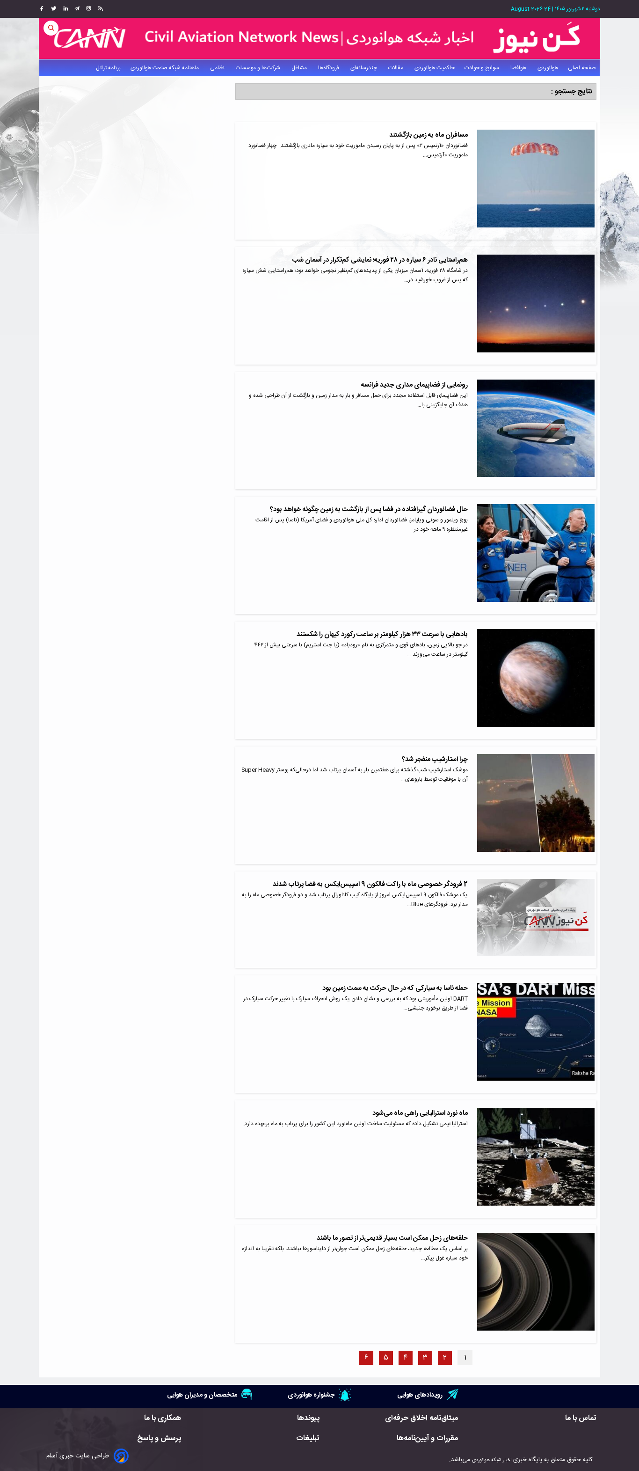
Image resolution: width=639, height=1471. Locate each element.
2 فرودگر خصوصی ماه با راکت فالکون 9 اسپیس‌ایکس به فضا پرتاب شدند (370, 884)
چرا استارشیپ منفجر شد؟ (435, 759)
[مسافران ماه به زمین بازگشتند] (536, 181)
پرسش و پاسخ (159, 1438)
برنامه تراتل (108, 68)
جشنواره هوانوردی (311, 1395)
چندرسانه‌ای (364, 68)
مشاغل (299, 68)
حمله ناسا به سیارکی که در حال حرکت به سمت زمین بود (395, 988)
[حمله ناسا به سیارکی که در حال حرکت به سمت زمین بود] (536, 1034)
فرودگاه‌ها (329, 68)
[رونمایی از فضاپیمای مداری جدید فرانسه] (536, 431)
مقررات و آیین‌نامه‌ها (427, 1438)
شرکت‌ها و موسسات (259, 68)
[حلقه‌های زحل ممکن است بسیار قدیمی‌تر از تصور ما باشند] (536, 1284)
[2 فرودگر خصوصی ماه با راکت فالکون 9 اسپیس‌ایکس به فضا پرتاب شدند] (536, 919)
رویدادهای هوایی (420, 1395)
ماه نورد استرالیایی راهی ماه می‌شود (420, 1113)
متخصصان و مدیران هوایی (202, 1395)
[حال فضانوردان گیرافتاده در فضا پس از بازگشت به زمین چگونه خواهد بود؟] (536, 555)
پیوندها (308, 1418)
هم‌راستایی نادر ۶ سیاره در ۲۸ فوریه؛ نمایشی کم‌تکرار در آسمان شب (380, 260)
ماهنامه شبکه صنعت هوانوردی (165, 68)
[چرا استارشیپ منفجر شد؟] (536, 805)
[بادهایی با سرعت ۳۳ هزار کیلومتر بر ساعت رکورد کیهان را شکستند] (536, 680)
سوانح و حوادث (483, 68)
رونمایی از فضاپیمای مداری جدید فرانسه (414, 385)
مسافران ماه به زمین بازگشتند (428, 135)
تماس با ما (580, 1418)
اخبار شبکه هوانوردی (491, 1460)
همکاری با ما (162, 1418)
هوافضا (519, 68)
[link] (99, 9)
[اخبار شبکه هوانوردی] (319, 38)
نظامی (218, 68)
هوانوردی (547, 68)
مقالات (396, 68)
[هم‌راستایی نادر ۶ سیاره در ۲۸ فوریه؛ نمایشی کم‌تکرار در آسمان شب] (536, 306)
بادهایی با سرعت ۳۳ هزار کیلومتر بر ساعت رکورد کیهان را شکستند (382, 634)
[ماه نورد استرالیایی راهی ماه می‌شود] (536, 1159)
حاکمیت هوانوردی (434, 68)
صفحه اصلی (582, 68)
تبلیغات (308, 1438)
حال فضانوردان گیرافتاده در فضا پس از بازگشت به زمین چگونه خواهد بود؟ (369, 509)
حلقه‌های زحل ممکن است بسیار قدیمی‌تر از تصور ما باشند (392, 1238)
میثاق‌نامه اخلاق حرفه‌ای (421, 1418)
